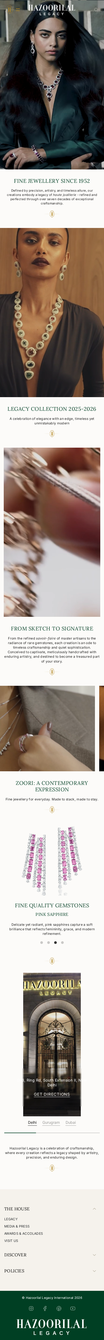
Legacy (11, 1219)
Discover (15, 1254)
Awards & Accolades (23, 1233)
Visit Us (11, 1241)
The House (17, 1208)
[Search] (96, 9)
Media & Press (17, 1226)
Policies (14, 1270)
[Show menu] (9, 10)
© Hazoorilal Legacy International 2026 (52, 1298)
